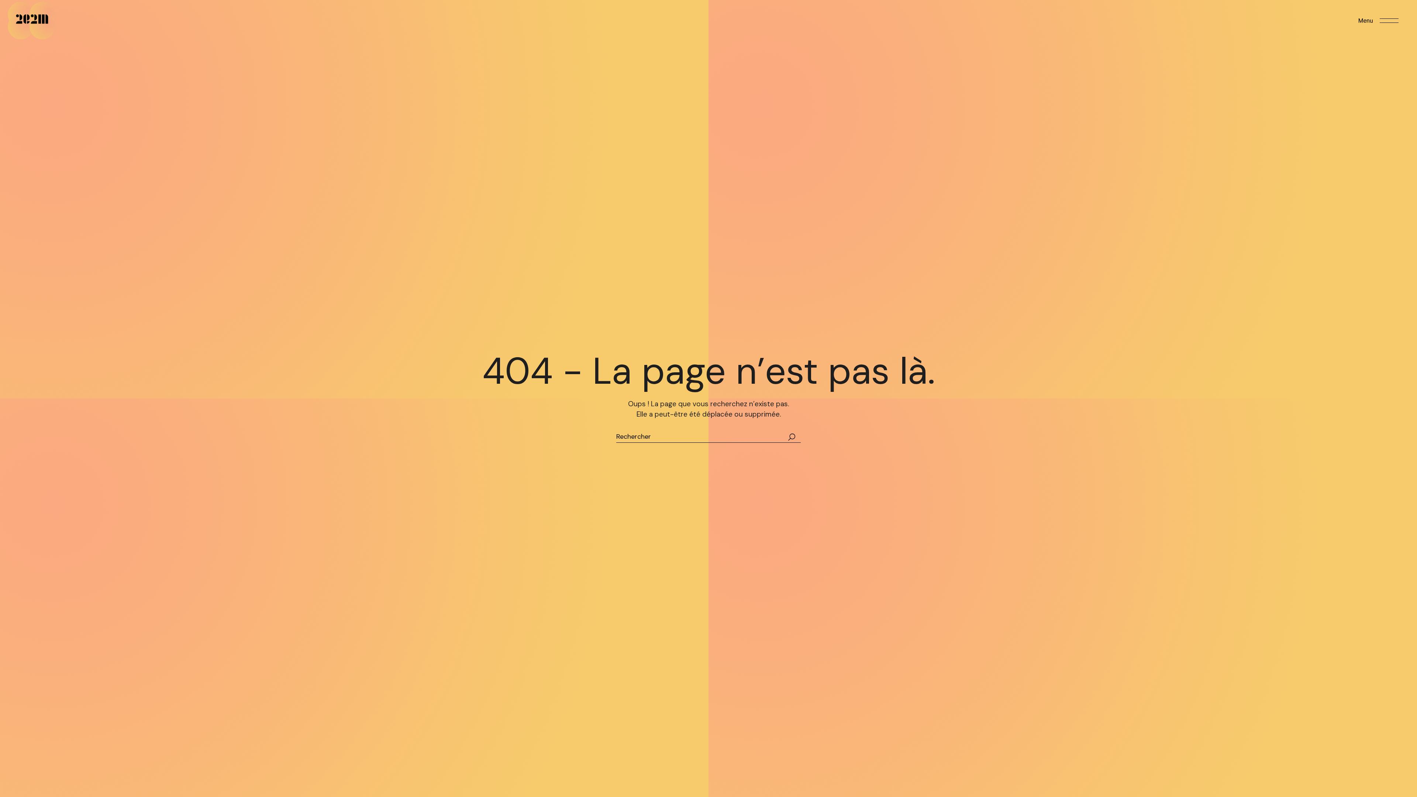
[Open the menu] (1378, 20)
